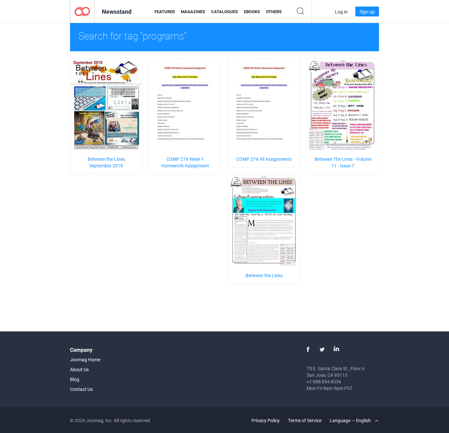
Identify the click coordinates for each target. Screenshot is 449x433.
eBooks (252, 11)
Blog (74, 379)
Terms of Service (304, 420)
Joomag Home (85, 359)
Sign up (367, 12)
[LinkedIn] (336, 349)
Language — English (351, 420)
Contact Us (81, 389)
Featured (164, 11)
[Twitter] (322, 349)
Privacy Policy (265, 420)
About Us (79, 369)
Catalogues (224, 11)
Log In (341, 12)
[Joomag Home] (82, 11)
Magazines (193, 11)
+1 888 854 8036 (324, 381)
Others (274, 11)
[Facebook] (308, 349)
